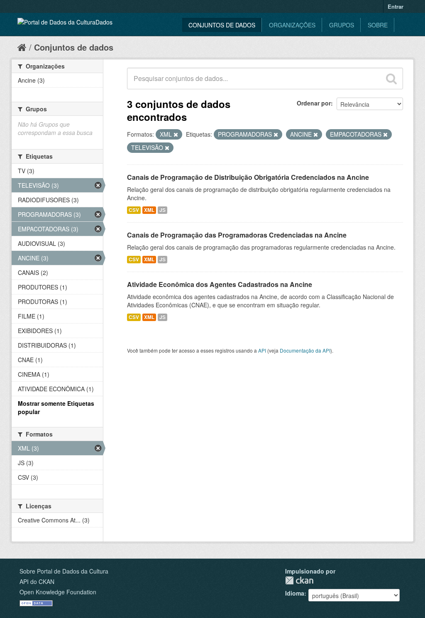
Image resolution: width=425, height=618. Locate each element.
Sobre (378, 25)
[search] (391, 78)
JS (162, 209)
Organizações (292, 25)
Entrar (395, 6)
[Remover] (175, 134)
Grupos (341, 25)
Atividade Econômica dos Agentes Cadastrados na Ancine (219, 284)
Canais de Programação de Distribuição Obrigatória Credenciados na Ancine (248, 177)
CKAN (299, 580)
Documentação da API (305, 350)
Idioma (294, 593)
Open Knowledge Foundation (58, 592)
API (262, 350)
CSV (134, 209)
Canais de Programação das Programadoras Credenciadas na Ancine (237, 235)
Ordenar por (314, 103)
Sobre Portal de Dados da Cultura (64, 571)
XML (149, 209)
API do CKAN (37, 581)
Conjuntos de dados (221, 25)
